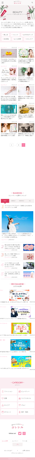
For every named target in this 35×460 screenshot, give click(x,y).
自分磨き (6, 39)
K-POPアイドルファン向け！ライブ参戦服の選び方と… (14, 318)
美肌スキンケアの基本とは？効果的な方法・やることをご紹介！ (26, 98)
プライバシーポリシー (17, 453)
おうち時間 (17, 39)
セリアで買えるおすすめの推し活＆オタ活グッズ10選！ (14, 335)
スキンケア (29, 39)
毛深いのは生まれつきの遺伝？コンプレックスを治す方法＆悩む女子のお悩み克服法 (8, 98)
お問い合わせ (26, 450)
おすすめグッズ (27, 34)
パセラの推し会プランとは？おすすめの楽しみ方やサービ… (15, 368)
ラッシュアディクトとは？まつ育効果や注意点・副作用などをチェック (8, 79)
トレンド (15, 34)
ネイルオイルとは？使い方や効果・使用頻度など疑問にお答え (12, 273)
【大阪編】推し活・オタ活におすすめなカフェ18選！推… (14, 302)
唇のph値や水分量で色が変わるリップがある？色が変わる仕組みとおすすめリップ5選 (12, 246)
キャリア (7, 405)
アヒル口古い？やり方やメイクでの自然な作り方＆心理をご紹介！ (8, 61)
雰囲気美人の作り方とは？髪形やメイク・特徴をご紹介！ (26, 134)
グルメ (1, 290)
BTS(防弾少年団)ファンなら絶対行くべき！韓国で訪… (13, 351)
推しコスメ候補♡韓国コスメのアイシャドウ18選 (12, 254)
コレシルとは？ (8, 450)
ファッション (3, 306)
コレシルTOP (5, 441)
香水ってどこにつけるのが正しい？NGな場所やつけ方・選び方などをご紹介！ (8, 116)
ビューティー (4, 47)
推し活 (5, 34)
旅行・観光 (2, 340)
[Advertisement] (17, 169)
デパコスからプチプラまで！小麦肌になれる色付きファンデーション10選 (18, 206)
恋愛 (5, 398)
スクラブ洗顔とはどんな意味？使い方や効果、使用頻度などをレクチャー (12, 264)
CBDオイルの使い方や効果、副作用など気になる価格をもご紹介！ (26, 116)
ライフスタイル (3, 323)
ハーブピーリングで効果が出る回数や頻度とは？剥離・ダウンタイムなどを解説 (26, 61)
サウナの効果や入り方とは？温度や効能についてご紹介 (8, 134)
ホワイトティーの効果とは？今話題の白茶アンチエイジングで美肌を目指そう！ (26, 79)
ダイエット (7, 412)
